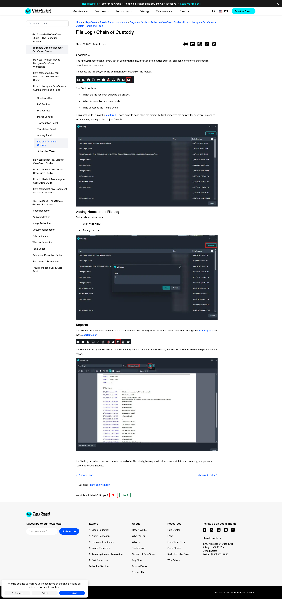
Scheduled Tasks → (207, 475)
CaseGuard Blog (176, 542)
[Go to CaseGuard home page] (38, 11)
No (113, 495)
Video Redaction (41, 210)
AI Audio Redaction (99, 535)
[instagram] (233, 530)
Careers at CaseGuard (143, 554)
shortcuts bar (89, 334)
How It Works (139, 529)
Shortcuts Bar (44, 98)
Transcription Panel (47, 122)
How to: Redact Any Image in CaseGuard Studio (49, 181)
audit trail (110, 115)
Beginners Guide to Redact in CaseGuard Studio (47, 49)
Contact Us (138, 572)
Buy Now (137, 560)
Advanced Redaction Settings (48, 255)
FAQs (170, 535)
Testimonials (138, 548)
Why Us (136, 542)
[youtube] (226, 530)
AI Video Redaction (99, 529)
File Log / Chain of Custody (47, 143)
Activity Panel (44, 135)
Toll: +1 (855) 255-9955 (215, 554)
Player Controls (45, 116)
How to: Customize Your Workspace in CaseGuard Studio (46, 76)
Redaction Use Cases (178, 554)
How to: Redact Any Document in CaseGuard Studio (50, 190)
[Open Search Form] (213, 11)
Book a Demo (139, 566)
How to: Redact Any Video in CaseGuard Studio (48, 161)
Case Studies (174, 548)
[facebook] (204, 530)
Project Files (43, 110)
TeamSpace (38, 248)
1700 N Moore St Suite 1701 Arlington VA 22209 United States (218, 547)
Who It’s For (138, 535)
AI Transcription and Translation (106, 554)
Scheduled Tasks (46, 151)
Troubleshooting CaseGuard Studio (47, 269)
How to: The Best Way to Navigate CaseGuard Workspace (46, 63)
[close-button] (278, 4)
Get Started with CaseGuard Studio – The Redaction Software (47, 38)
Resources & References (45, 261)
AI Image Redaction (99, 548)
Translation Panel (46, 129)
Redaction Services (99, 566)
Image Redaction (41, 223)
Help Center (173, 529)
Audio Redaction (41, 217)
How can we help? (100, 484)
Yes (125, 495)
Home (79, 22)
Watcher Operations (43, 242)
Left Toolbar (43, 104)
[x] (211, 530)
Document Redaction (43, 229)
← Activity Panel (85, 475)
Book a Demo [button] (243, 11)
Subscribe (69, 531)
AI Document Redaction (101, 542)
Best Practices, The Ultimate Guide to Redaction (47, 202)
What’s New (173, 560)
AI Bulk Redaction (98, 560)
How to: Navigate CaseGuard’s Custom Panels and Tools (49, 88)
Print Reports (206, 330)
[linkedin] (218, 530)
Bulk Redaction (40, 236)
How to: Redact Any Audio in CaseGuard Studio (48, 171)
